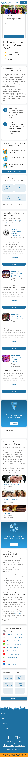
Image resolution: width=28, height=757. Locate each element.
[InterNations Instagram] (16, 737)
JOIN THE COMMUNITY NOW (14, 171)
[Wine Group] (14, 511)
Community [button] (5, 728)
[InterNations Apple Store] (8, 745)
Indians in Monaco (19, 613)
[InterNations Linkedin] (12, 737)
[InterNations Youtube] (19, 737)
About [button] (3, 713)
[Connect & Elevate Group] (14, 497)
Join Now (23, 2)
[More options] (17, 434)
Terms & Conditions (13, 750)
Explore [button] (4, 718)
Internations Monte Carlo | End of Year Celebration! (17, 274)
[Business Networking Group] (14, 482)
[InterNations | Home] (6, 3)
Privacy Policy (20, 750)
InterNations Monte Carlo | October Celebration (16, 358)
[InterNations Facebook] (8, 737)
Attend (14, 264)
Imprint (6, 750)
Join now (14, 36)
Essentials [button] (4, 723)
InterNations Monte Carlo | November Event (17, 316)
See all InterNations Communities (14, 755)
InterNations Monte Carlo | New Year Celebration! (16, 233)
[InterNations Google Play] (19, 745)
